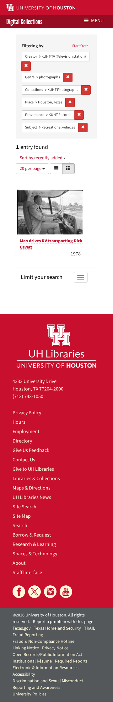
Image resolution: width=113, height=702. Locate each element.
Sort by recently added (41, 158)
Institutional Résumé (32, 661)
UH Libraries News (32, 497)
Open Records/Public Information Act (47, 655)
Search (20, 525)
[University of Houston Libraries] (56, 346)
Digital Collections (24, 22)
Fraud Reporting (28, 635)
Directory (22, 440)
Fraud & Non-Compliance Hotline (43, 641)
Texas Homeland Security (57, 628)
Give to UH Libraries (33, 469)
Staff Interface (27, 572)
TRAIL (89, 628)
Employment (26, 431)
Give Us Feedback (31, 450)
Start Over (80, 46)
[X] (34, 591)
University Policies (29, 694)
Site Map (22, 516)
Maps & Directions (32, 488)
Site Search (24, 506)
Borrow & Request (32, 535)
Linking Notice (26, 648)
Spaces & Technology (35, 553)
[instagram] (50, 591)
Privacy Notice (55, 648)
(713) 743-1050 (28, 396)
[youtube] (66, 591)
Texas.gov (22, 628)
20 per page (31, 168)
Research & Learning (34, 544)
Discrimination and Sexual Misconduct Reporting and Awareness (48, 684)
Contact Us (24, 459)
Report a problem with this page (63, 622)
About (19, 563)
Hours (19, 422)
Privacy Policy (27, 412)
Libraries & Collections (36, 478)
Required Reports (71, 661)
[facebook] (19, 591)
